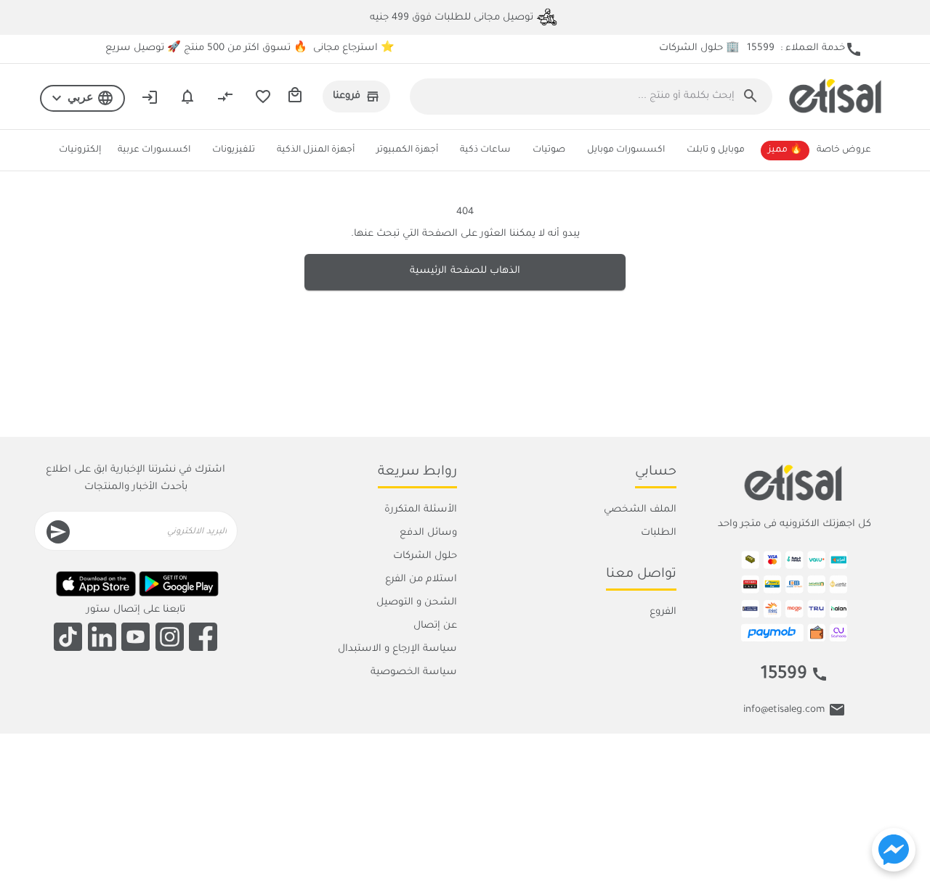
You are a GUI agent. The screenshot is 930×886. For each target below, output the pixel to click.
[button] (82, 98)
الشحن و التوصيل (416, 602)
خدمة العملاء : (804, 49)
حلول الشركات (425, 556)
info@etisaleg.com (784, 710)
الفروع (663, 612)
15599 (784, 675)
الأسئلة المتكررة (420, 509)
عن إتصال (435, 625)
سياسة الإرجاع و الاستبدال (397, 649)
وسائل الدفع (428, 533)
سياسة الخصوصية (414, 672)
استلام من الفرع (421, 579)
